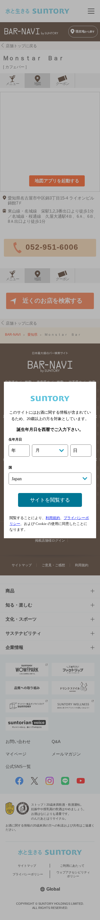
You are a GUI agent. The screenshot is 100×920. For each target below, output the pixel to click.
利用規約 (53, 518)
